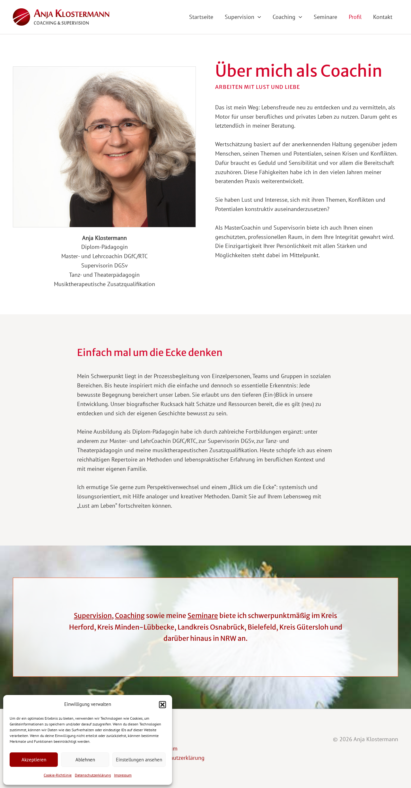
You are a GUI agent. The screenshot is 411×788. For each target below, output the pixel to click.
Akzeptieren (34, 760)
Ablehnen (85, 760)
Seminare (203, 615)
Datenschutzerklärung (93, 775)
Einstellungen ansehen (139, 760)
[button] (162, 704)
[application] (257, 17)
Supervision (93, 615)
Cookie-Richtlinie (58, 775)
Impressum (123, 775)
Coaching (130, 615)
